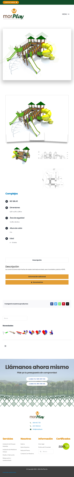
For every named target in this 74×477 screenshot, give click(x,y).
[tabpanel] (37, 269)
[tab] (37, 260)
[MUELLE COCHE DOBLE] (32, 332)
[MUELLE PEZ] (45, 332)
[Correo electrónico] (67, 304)
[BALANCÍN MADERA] (12, 332)
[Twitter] (56, 304)
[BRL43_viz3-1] (37, 96)
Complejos (11, 193)
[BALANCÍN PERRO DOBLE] (25, 332)
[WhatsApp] (60, 304)
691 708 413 (37, 426)
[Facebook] (52, 304)
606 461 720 (37, 422)
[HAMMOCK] (6, 332)
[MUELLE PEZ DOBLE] (38, 332)
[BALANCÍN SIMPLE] (19, 332)
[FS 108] (51, 332)
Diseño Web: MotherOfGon (9, 472)
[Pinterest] (64, 304)
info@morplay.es (37, 429)
